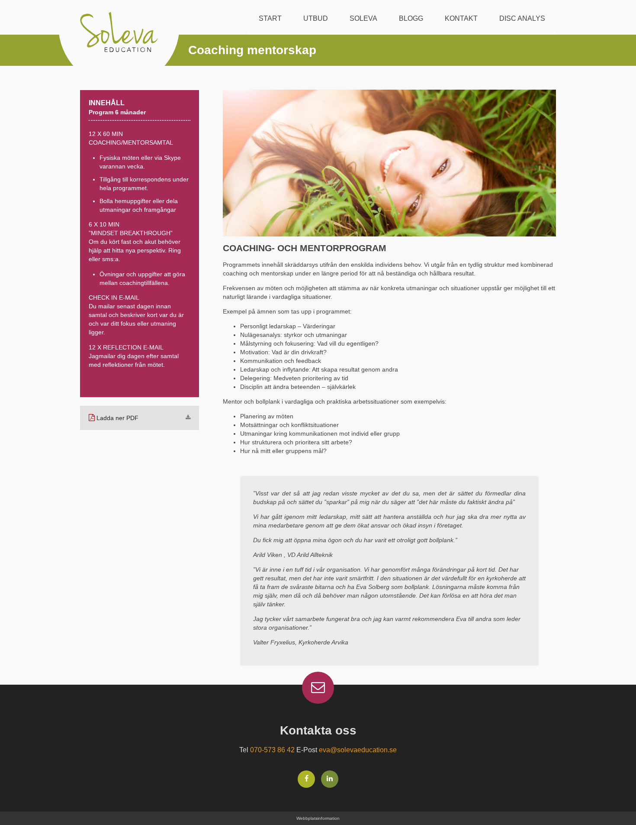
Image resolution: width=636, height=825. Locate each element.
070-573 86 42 (272, 750)
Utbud (315, 18)
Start (270, 18)
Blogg (411, 18)
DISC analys (522, 18)
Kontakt (461, 18)
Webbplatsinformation (318, 818)
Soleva (363, 18)
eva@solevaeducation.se (358, 750)
